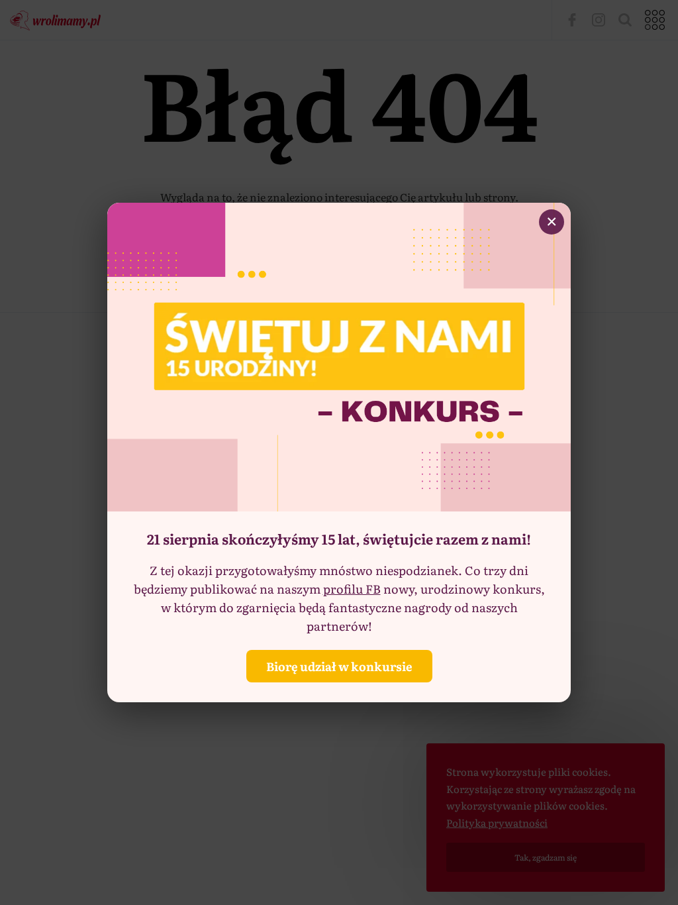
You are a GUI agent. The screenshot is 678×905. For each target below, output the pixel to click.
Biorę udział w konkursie (339, 666)
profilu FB (352, 589)
